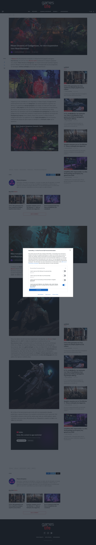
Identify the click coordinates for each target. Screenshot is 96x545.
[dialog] (48, 272)
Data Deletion (40, 294)
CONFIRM (38, 289)
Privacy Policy (55, 294)
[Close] (70, 250)
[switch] (64, 271)
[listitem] (48, 268)
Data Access (48, 294)
